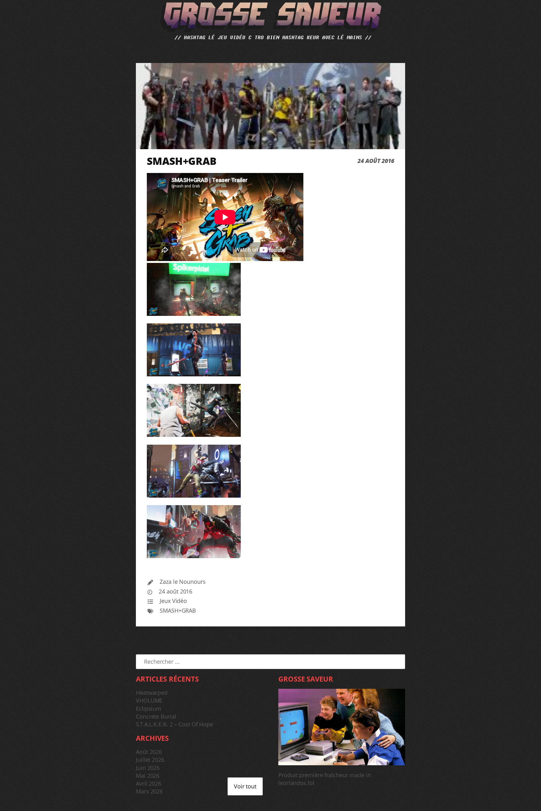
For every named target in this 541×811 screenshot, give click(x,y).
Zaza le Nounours (182, 581)
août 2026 (149, 752)
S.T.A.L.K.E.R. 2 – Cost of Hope (174, 724)
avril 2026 (148, 783)
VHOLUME (149, 700)
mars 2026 (149, 791)
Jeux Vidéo (173, 600)
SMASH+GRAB (178, 610)
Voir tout (245, 786)
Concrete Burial (156, 716)
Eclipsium (148, 708)
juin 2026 (148, 768)
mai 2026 (147, 775)
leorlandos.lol (296, 783)
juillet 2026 (150, 759)
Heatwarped (151, 692)
